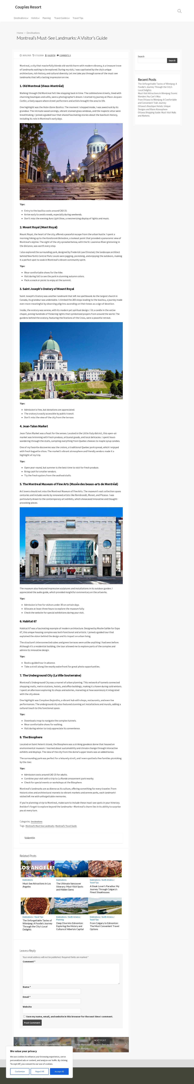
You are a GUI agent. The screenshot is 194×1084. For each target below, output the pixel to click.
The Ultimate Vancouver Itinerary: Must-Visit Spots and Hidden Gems (69, 886)
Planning (46, 18)
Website (27, 1006)
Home (20, 32)
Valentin (51, 55)
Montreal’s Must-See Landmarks (40, 826)
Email (26, 996)
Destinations (20, 18)
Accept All (59, 1071)
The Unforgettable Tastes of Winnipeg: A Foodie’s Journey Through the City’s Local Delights (37, 925)
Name (27, 986)
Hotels (34, 18)
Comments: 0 (65, 55)
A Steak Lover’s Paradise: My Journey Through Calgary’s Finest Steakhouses (104, 889)
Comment (29, 961)
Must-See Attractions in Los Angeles (37, 885)
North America (108, 880)
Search (141, 56)
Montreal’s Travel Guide (66, 826)
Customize (20, 1071)
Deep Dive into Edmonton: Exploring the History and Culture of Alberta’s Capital (70, 926)
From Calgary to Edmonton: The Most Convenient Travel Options (104, 926)
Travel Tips (78, 18)
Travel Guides (61, 18)
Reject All (39, 1071)
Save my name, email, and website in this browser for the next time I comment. (69, 1016)
